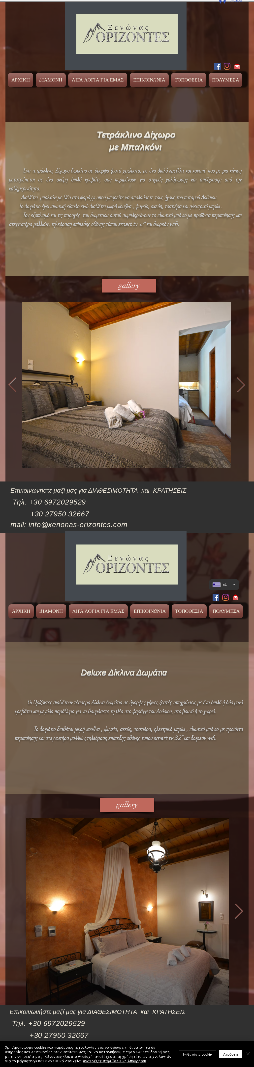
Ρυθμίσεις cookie (197, 1054)
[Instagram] (227, 66)
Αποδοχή (230, 1054)
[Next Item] (241, 385)
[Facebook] (217, 66)
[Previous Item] (12, 385)
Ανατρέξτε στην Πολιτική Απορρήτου (114, 1060)
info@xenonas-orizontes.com (78, 525)
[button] (50, 80)
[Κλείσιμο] (248, 1054)
